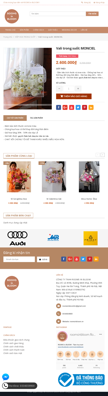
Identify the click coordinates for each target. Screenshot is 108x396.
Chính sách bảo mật (12, 353)
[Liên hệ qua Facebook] (5, 377)
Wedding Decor (69, 30)
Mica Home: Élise (89, 199)
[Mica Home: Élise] (89, 176)
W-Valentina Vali (54, 199)
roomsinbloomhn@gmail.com (74, 306)
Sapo (78, 392)
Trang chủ (10, 30)
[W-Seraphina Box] (18, 176)
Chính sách (38, 30)
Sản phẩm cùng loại (19, 156)
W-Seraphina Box (19, 199)
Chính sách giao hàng (13, 343)
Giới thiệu (53, 30)
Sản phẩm (24, 30)
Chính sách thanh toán (13, 349)
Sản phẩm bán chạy (18, 215)
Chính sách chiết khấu (13, 346)
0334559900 (67, 313)
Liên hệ (84, 30)
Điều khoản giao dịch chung (16, 339)
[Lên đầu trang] (103, 387)
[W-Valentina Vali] (54, 176)
